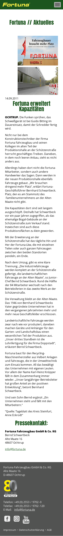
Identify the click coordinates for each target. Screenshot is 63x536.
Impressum (9, 529)
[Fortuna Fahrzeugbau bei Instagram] (16, 519)
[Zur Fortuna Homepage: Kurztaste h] (18, 5)
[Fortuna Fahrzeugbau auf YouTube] (26, 520)
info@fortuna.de (15, 449)
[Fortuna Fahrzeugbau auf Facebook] (7, 519)
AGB (49, 529)
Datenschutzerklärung (31, 529)
